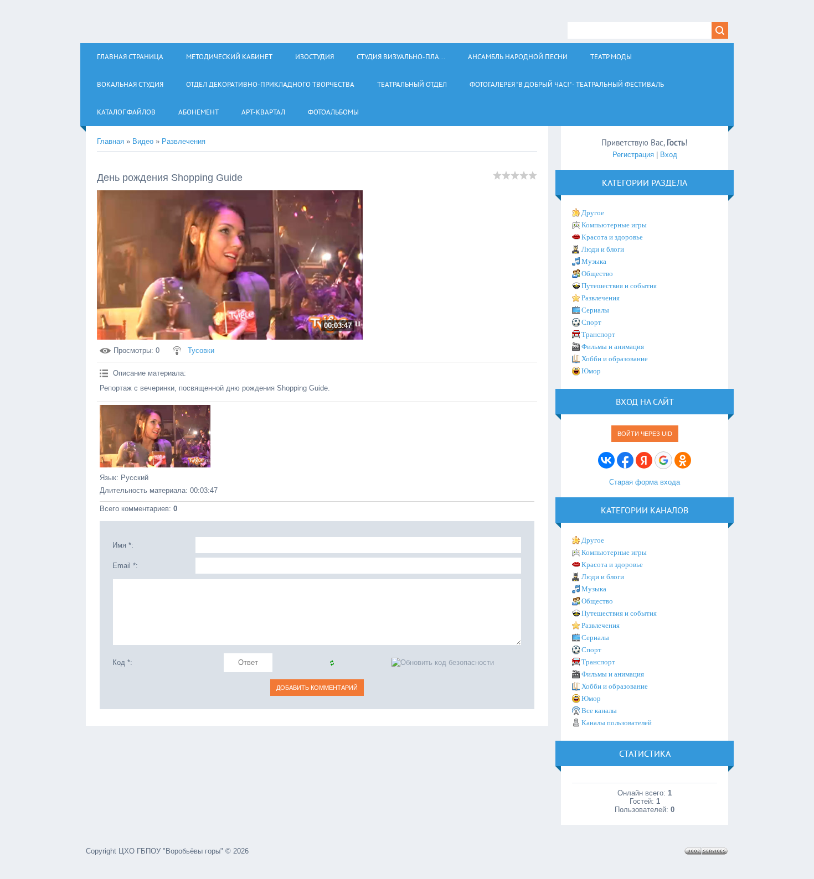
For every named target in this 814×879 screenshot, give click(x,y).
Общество (597, 273)
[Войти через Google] (663, 460)
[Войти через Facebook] (625, 460)
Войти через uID (644, 433)
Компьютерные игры (614, 225)
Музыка (593, 261)
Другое (592, 213)
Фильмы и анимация (612, 346)
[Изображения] (155, 436)
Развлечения (183, 141)
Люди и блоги (602, 249)
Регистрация (633, 154)
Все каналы (599, 710)
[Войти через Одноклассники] (682, 460)
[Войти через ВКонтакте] (606, 460)
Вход (668, 154)
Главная (110, 141)
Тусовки (201, 350)
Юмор (591, 371)
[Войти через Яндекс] (644, 460)
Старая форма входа (644, 482)
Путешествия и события (619, 286)
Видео (142, 141)
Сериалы (595, 310)
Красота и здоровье (612, 237)
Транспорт (598, 334)
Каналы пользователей (616, 723)
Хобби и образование (614, 359)
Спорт (591, 322)
